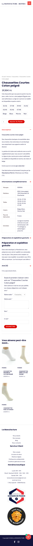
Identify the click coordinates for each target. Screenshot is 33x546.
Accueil (4, 76)
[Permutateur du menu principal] (29, 3)
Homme (9, 76)
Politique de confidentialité (16, 459)
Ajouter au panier (16, 121)
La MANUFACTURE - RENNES (13, 4)
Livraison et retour (16, 454)
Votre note (8, 294)
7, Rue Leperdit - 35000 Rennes (16, 482)
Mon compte (16, 452)
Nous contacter (16, 443)
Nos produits (16, 435)
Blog (16, 440)
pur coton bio (20, 166)
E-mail (6, 319)
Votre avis (8, 299)
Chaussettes (15, 76)
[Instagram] (18, 542)
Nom (6, 311)
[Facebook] (15, 542)
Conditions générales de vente (16, 461)
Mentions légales (16, 457)
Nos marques (16, 438)
